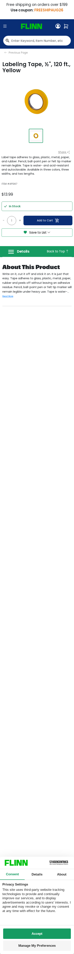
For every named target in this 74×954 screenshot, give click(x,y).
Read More (7, 296)
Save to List (38, 232)
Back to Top (56, 251)
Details (23, 251)
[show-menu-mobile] (4, 26)
